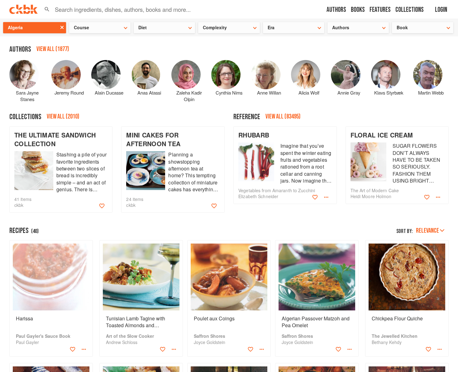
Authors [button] (340, 27)
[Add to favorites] (101, 206)
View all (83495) (282, 116)
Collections (409, 10)
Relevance (427, 231)
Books (358, 10)
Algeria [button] (15, 27)
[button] (47, 9)
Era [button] (271, 27)
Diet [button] (142, 27)
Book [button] (402, 27)
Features (380, 10)
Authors (336, 10)
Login (441, 10)
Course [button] (81, 27)
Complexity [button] (215, 27)
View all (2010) (63, 116)
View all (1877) (52, 49)
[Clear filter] (62, 27)
